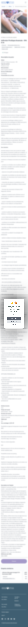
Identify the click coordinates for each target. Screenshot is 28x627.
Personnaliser (14, 324)
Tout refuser (14, 321)
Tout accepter (13, 318)
